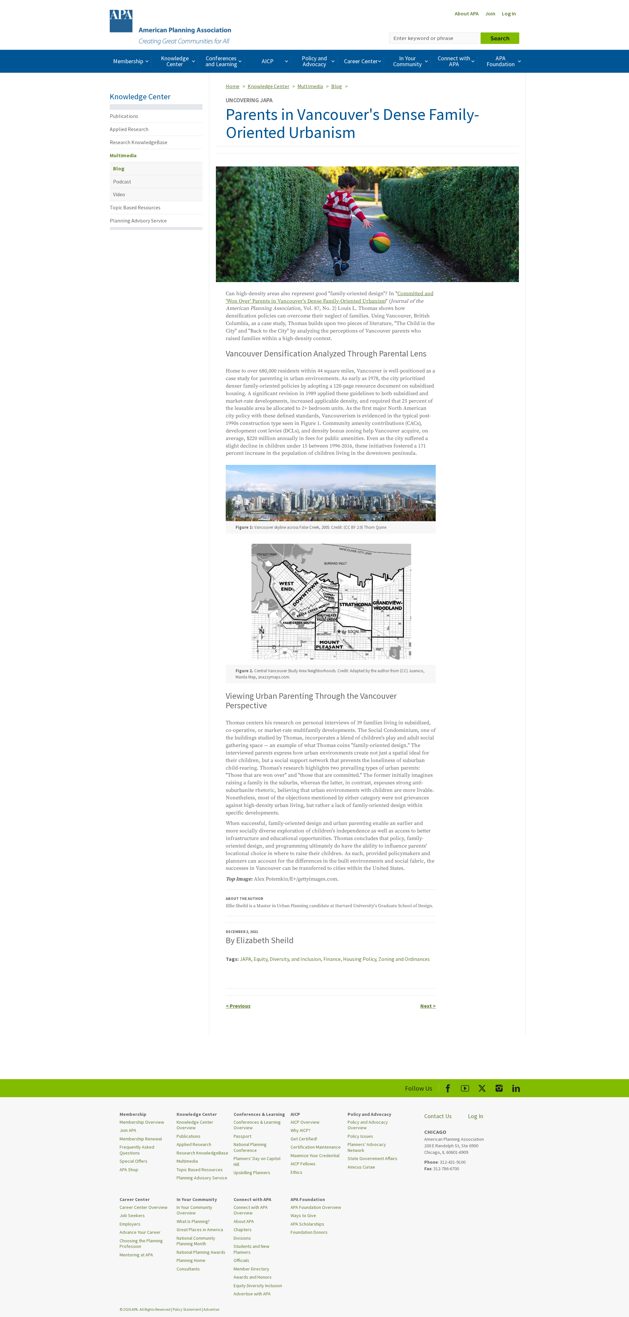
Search (499, 38)
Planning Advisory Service (138, 220)
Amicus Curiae (361, 1167)
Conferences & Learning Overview (257, 1125)
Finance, (333, 959)
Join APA (128, 1130)
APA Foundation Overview (316, 1207)
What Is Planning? (193, 1221)
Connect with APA (454, 61)
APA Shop (129, 1170)
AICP (268, 61)
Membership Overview (142, 1122)
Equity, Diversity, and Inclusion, (288, 959)
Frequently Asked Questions (137, 1150)
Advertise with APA (252, 1294)
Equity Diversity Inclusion (258, 1285)
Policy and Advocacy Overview (368, 1125)
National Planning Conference (250, 1147)
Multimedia (123, 155)
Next (428, 1005)
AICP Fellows (303, 1164)
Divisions (242, 1238)
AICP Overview (305, 1122)
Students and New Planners (251, 1249)
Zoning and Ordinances (404, 959)
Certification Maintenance (316, 1147)
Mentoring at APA (136, 1255)
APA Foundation (500, 61)
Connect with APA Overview (251, 1210)
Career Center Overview (143, 1207)
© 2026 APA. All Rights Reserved (145, 1309)
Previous (238, 1005)
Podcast (122, 181)
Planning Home (191, 1260)
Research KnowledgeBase (138, 142)
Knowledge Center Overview (195, 1125)
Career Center (361, 61)
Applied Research (129, 129)
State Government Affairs (372, 1158)
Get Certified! (304, 1139)
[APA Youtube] (465, 1087)
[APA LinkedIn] (516, 1087)
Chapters (243, 1229)
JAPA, (247, 959)
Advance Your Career (140, 1232)
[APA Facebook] (448, 1087)
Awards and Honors (253, 1277)
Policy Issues (360, 1136)
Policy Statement (187, 1309)
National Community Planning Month (196, 1241)
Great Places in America (200, 1229)
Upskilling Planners (252, 1172)
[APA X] (482, 1087)
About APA (467, 13)
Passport (242, 1136)
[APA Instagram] (499, 1087)
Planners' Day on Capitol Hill (257, 1161)
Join (490, 13)
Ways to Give (303, 1215)
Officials (241, 1260)
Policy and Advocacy (314, 61)
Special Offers (133, 1161)
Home (232, 86)
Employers (130, 1224)
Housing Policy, (360, 959)
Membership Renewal (141, 1139)
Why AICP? (301, 1130)
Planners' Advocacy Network (367, 1147)
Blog (118, 168)
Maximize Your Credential (315, 1155)
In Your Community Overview (194, 1210)
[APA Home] (170, 26)
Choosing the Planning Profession (141, 1244)
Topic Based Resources (135, 207)
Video (119, 194)
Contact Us (438, 1116)
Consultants (188, 1269)
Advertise (211, 1309)
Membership (128, 61)
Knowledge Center (175, 61)
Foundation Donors (309, 1232)
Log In (509, 13)
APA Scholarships (307, 1224)
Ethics (296, 1172)
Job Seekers (132, 1215)
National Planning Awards (201, 1252)
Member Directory (251, 1269)
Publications (124, 116)
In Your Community (407, 61)
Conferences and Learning (221, 61)
